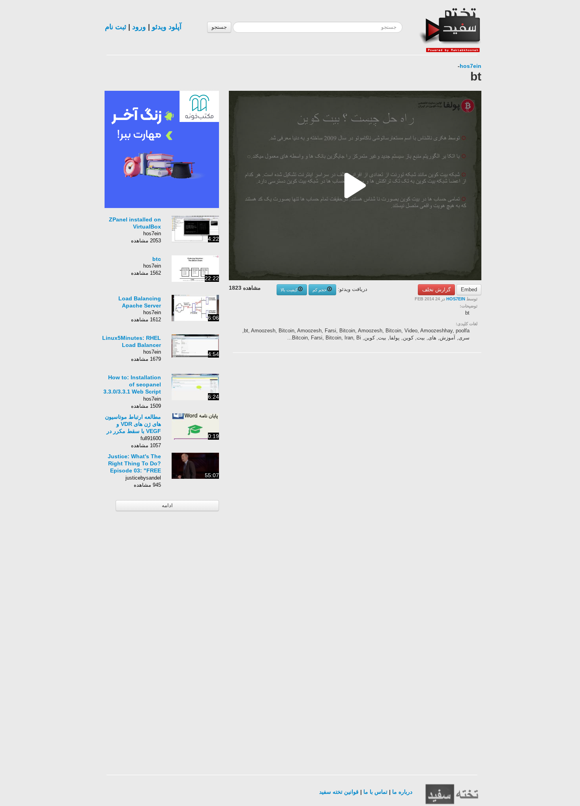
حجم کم (319, 289)
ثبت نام (115, 27)
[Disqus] (422, 458)
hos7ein (470, 66)
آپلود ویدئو (166, 27)
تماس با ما (375, 792)
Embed (469, 289)
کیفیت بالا (289, 289)
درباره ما (402, 792)
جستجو (219, 27)
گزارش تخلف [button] (436, 289)
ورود (139, 27)
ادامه (167, 505)
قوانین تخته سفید (339, 792)
